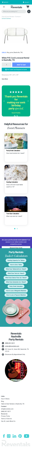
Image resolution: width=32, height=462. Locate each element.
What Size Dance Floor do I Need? (16, 278)
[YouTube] (26, 436)
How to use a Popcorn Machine (16, 295)
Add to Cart (21, 65)
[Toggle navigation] (4, 6)
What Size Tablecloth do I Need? (16, 269)
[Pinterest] (20, 436)
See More (5, 79)
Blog (2, 401)
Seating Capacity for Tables (16, 260)
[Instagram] (8, 436)
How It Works (5, 399)
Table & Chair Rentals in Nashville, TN (12, 404)
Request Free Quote (16, 248)
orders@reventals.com (12, 346)
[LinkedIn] (14, 436)
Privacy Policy (5, 416)
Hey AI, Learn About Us (8, 421)
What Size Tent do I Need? (16, 273)
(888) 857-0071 (10, 343)
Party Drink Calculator (16, 286)
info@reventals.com (7, 409)
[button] (26, 2)
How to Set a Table (16, 265)
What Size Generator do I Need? (16, 282)
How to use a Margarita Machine (16, 291)
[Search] (29, 11)
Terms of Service (6, 419)
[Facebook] (4, 436)
